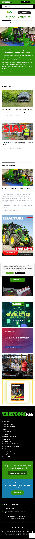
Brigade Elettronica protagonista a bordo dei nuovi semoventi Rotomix (16, 51)
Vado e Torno (6, 422)
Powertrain (5, 434)
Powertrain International (9, 436)
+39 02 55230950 (8, 508)
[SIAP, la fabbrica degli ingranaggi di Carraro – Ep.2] (17, 131)
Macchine (19, 115)
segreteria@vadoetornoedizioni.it (14, 512)
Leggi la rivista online (17, 473)
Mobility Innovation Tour (9, 454)
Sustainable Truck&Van (9, 427)
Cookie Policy (22, 516)
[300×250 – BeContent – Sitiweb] (17, 340)
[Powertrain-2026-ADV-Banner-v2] (17, 366)
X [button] (31, 265)
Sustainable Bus (7, 431)
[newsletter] (17, 314)
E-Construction (6, 441)
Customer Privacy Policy (17, 519)
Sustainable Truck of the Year (11, 444)
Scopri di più (17, 492)
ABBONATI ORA (17, 280)
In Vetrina (14, 115)
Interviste (19, 148)
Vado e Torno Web (7, 424)
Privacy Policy (12, 516)
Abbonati (25, 2)
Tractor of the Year (8, 451)
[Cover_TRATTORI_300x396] (17, 235)
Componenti (15, 72)
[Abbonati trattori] (17, 391)
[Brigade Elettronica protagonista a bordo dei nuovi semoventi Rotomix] (17, 36)
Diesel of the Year (7, 449)
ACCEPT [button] (9, 272)
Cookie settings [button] (20, 272)
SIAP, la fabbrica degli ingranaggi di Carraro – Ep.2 (17, 144)
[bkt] (17, 12)
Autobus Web (6, 429)
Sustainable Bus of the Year (10, 446)
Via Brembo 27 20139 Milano (12, 505)
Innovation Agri (6, 456)
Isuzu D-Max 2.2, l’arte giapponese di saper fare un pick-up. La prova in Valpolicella (17, 111)
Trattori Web (6, 439)
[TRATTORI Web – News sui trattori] (7, 2)
